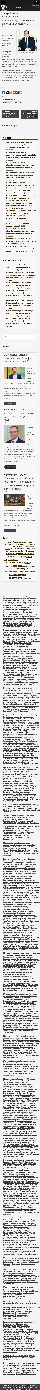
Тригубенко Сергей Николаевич (15, 1242)
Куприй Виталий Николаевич (15, 946)
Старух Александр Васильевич (25, 1202)
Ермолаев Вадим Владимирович (25, 808)
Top (35, 1385)
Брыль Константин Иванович (15, 679)
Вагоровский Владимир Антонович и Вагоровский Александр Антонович (18, 689)
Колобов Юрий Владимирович (15, 897)
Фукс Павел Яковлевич (26, 1280)
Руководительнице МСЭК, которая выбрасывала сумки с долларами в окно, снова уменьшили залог (20, 175)
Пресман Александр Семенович (20, 1118)
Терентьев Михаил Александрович (18, 1224)
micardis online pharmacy (16, 290)
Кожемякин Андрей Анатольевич (16, 892)
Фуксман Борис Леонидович (14, 1282)
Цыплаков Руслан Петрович (26, 1304)
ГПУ (7, 548)
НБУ (10, 556)
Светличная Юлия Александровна (16, 1168)
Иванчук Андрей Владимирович (16, 843)
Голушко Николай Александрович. (18, 744)
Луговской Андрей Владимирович (15, 980)
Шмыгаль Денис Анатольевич (23, 1343)
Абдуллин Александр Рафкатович (18, 598)
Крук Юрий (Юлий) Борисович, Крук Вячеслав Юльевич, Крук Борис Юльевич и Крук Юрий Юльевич (20, 927)
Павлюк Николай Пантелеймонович (15, 1083)
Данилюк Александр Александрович (21, 768)
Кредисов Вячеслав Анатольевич (16, 922)
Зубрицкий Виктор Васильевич (17, 838)
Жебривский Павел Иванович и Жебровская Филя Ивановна (19, 817)
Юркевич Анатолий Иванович (15, 1356)
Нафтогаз (16, 557)
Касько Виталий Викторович (19, 865)
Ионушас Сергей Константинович (20, 852)
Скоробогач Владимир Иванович (16, 1186)
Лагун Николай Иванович (27, 959)
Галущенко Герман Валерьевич (15, 722)
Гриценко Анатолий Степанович (16, 758)
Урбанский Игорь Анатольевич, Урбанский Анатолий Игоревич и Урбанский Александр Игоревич (21, 1262)
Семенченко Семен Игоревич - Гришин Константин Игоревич (19, 1176)
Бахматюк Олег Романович (14, 641)
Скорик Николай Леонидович (26, 1184)
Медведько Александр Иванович (16, 1011)
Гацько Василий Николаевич (27, 724)
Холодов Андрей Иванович (23, 1293)
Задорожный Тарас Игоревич (14, 827)
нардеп (28, 574)
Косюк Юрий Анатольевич (24, 915)
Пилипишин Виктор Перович (24, 1103)
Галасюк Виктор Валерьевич (20, 720)
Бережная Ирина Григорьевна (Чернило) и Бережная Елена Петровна (20, 656)
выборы (8, 571)
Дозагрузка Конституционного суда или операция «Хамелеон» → (30, 114)
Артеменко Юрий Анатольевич (15, 620)
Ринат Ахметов (17, 562)
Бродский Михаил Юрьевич (23, 677)
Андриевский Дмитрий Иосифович (17, 613)
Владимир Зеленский (25, 546)
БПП (13, 544)
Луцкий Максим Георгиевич (25, 986)
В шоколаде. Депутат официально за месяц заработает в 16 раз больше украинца (20, 267)
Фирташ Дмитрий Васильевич (18, 1274)
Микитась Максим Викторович (16, 1022)
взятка (30, 569)
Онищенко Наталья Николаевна (26, 1068)
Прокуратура (31, 560)
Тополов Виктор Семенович (24, 1237)
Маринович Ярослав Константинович (16, 1000)
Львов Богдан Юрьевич (12, 988)
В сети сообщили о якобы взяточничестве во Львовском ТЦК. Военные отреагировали (20, 185)
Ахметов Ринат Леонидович (26, 626)
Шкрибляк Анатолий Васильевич (18, 1340)
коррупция (17, 574)
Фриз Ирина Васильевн (12, 1278)
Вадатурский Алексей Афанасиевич (17, 692)
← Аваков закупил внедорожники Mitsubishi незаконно (10, 113)
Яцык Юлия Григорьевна (26, 1374)
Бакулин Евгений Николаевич (15, 634)
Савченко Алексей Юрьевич (14, 1160)
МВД (25, 554)
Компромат (17, 553)
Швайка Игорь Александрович (15, 1325)
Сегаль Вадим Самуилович (14, 1174)
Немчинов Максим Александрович (17, 1045)
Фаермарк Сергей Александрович (21, 1270)
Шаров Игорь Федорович (13, 1322)
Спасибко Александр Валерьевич (16, 1198)
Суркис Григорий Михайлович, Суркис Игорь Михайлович (19, 1210)
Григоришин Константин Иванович (18, 754)
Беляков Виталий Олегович (14, 653)
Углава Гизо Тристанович (13, 1258)
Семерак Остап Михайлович (22, 1179)
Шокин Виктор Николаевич (14, 1345)
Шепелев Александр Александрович (17, 1333)
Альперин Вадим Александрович (16, 607)
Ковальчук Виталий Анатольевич (25, 890)
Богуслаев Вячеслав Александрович (16, 668)
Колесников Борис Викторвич (25, 896)
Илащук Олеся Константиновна (16, 848)
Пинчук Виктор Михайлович (19, 1106)
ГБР (34, 546)
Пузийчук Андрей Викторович (15, 1131)
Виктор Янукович (27, 544)
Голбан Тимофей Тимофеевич (25, 741)
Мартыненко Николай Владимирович (18, 1003)
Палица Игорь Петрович (26, 1086)
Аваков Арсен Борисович (26, 600)
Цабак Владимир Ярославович (15, 1302)
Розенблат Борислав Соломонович (16, 1149)
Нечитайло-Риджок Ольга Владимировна (20, 1050)
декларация (18, 571)
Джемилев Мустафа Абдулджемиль (17, 782)
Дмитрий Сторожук (10, 99)
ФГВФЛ (9, 569)
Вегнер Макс (8, 697)
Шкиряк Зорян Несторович (14, 1340)
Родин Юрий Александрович (24, 1147)
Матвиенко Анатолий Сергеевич (16, 1004)
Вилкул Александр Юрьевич (14, 701)
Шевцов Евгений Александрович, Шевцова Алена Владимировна (16, 1327)
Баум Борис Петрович (29, 639)
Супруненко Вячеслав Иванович (16, 1209)
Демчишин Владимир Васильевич (17, 773)
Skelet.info (21, 1387)
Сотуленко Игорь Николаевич (26, 1197)
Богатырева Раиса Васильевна (26, 662)
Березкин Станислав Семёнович (18, 659)
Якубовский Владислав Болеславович (18, 1363)
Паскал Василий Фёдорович (18, 1094)
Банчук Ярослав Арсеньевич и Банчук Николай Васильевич (18, 638)
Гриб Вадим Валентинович (28, 751)
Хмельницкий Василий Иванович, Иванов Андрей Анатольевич (20, 1290)
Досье (32, 548)
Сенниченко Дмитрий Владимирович (19, 1182)
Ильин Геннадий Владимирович (16, 852)
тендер (30, 578)
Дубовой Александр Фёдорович (20, 796)
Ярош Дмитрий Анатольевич (20, 1371)
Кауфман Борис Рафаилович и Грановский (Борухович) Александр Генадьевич (19, 868)
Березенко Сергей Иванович (14, 658)
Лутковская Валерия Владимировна (17, 983)
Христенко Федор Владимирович (16, 1298)
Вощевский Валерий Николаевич (16, 711)
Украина (17, 565)
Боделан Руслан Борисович (27, 669)
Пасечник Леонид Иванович (23, 1091)
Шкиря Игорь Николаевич (25, 1338)
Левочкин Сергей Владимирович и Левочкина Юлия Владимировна (21, 963)
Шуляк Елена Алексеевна (21, 1350)
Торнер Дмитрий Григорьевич (15, 1239)
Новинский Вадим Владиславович (17, 1055)
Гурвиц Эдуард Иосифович (27, 764)
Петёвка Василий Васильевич (27, 1098)
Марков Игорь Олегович (27, 1001)
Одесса (23, 557)
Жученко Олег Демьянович (28, 823)
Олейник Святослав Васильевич (16, 1061)
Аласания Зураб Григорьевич (15, 606)
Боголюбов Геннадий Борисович (20, 664)
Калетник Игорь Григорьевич (15, 859)
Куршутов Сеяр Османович (27, 948)
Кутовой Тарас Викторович (14, 949)
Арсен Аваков (19, 542)
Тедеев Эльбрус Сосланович (14, 1223)
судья (25, 578)
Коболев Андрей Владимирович (16, 887)
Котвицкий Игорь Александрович (17, 916)
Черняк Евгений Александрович (15, 1316)
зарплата (28, 571)
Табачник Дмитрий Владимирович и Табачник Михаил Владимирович (18, 1219)
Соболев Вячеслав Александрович (16, 1193)
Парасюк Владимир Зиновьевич (16, 1088)
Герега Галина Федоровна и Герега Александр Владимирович (19, 730)
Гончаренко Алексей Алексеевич (26, 746)
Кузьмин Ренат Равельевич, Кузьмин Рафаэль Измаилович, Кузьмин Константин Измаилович (21, 937)
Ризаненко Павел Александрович (24, 1146)
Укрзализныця (29, 566)
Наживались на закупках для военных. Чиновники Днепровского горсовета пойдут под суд (20, 192)
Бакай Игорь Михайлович (26, 632)
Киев (8, 554)
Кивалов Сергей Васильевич (25, 871)
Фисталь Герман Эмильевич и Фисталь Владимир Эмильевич (21, 1276)
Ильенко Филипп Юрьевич (28, 850)
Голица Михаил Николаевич (14, 743)
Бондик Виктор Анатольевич (26, 674)
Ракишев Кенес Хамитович (27, 1141)
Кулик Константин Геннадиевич (16, 941)
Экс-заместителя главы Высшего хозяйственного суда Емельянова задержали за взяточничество (19, 144)
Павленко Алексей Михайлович (19, 1080)
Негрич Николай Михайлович (27, 1043)
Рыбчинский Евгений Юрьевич (26, 1154)
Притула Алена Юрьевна (26, 1123)
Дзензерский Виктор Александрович (18, 783)
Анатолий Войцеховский (16, 97)
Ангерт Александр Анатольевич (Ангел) (18, 610)
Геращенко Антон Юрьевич (14, 729)
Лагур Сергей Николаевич (13, 960)
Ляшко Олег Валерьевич (23, 990)
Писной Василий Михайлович (27, 1110)
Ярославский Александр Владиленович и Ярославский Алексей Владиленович (19, 1369)
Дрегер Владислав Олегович (25, 794)
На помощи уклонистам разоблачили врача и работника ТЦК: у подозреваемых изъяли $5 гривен (21, 154)
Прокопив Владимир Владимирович (18, 1129)
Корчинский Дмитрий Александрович (16, 910)
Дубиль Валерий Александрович (16, 796)
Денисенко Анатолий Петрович (16, 775)
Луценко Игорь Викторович (14, 985)
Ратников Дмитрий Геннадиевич (16, 1142)
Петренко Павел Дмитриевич (15, 1100)
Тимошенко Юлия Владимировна (15, 1228)
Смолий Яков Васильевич (26, 1191)
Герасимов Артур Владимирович (26, 727)
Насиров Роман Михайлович (14, 1041)
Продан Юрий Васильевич (23, 1128)
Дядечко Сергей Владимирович (15, 801)
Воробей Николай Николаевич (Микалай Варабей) (19, 708)
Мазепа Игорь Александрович (15, 994)
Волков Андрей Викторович (27, 706)
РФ (7, 563)
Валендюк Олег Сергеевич (13, 694)
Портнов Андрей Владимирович (16, 1117)
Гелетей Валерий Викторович (14, 725)
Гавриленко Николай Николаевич (17, 715)
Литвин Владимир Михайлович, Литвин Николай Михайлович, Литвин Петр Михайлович (21, 971)
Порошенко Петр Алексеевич (25, 1116)
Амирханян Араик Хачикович (15, 609)
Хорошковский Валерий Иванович (17, 1296)
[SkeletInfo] (20, 8)
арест (15, 569)
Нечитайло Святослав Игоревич (25, 1048)
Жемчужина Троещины (12, 102)
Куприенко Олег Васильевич (26, 944)
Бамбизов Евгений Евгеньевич (24, 636)
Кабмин (31, 551)
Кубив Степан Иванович (23, 932)
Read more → (10, 404)
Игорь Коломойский (16, 551)
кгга (33, 571)
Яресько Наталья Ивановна (25, 1367)
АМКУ (9, 542)
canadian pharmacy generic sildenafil (20, 272)
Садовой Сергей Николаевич (23, 1162)
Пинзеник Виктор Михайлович (16, 1105)
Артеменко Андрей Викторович (26, 618)
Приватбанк (22, 560)
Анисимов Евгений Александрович (17, 614)
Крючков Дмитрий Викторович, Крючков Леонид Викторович (20, 930)
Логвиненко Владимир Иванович (17, 975)
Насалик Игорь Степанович (28, 1040)
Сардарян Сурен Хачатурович (15, 1164)
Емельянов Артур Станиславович (17, 805)
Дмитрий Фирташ (21, 549)
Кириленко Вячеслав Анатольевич (17, 873)
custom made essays (13, 311)
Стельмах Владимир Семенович (16, 1204)
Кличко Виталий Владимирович (21, 883)
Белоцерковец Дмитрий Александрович (19, 651)
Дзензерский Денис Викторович (16, 785)
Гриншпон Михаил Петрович (26, 757)
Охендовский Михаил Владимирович (17, 1074)
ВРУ (17, 544)
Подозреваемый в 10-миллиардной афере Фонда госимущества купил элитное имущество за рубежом (20, 165)
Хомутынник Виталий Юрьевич (16, 1294)
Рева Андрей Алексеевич (18, 1143)
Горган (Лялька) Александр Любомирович (20, 748)
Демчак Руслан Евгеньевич (23, 771)
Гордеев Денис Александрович (15, 750)
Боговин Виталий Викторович (15, 663)
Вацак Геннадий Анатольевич (25, 695)
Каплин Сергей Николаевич (24, 863)
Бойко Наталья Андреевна (13, 670)
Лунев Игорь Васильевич (26, 981)
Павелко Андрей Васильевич (15, 1079)
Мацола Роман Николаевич (22, 1008)
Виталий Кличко (11, 546)
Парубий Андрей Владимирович (20, 1089)
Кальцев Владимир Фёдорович (19, 860)
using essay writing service (16, 318)
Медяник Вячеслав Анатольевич (20, 1012)
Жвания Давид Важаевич (13, 816)
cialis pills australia (13, 265)
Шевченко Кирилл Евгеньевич (26, 1331)
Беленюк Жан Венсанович (26, 650)
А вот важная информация (14, 597)
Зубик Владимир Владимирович (15, 836)
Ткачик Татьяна (20, 1232)
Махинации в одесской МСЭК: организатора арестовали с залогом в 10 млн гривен (21, 241)
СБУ (27, 562)
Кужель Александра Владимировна (17, 934)
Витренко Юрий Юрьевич (13, 704)
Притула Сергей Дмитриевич (15, 1124)
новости (12, 577)
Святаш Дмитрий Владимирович (16, 1171)
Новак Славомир (25, 1054)
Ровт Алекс (7, 1147)
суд (20, 577)
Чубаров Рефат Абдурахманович (15, 1317)
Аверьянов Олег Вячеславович (15, 602)
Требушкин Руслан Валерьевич (23, 1241)
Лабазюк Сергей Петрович (13, 953)
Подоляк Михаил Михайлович (19, 1113)
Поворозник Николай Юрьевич (15, 1112)
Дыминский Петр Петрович (28, 799)
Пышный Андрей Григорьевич (24, 1135)
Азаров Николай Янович (21, 604)
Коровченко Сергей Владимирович (15, 907)
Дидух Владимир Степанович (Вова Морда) (19, 786)
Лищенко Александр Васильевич (18, 973)
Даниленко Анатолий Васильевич (17, 768)
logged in (14, 130)
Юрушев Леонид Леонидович (19, 1357)
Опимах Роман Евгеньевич (14, 1070)
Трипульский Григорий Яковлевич (17, 1244)
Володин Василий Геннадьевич (15, 708)
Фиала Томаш (27, 1271)
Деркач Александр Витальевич (26, 780)
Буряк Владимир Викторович (26, 683)
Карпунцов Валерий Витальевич (16, 864)
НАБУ (31, 553)
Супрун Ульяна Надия (24, 1207)
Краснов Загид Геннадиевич (24, 920)
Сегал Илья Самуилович (26, 1172)
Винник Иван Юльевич (29, 702)
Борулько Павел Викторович (14, 676)
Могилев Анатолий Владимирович (19, 1023)
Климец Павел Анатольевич (21, 882)
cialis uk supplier (12, 283)
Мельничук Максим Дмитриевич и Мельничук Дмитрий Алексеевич (21, 1017)
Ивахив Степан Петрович (25, 846)
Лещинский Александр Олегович (18, 966)
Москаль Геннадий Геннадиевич (16, 1027)
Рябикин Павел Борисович (13, 1156)
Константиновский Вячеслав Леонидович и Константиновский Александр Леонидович (21, 902)
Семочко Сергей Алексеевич (14, 1181)
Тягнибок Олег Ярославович (27, 1255)
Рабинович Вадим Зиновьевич (15, 1139)
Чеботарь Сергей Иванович (14, 1308)
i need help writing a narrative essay (19, 300)
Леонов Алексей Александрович (19, 965)
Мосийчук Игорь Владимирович (25, 1025)
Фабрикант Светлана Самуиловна (17, 1269)
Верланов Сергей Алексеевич (26, 699)
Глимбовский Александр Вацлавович (17, 737)
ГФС (12, 549)
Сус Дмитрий (20, 1212)
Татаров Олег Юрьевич (28, 1222)
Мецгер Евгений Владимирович (22, 1020)
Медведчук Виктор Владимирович (17, 1010)
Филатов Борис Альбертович (14, 1273)
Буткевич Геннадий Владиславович (17, 684)
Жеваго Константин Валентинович (15, 820)
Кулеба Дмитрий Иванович (25, 939)
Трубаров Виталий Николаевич (26, 1248)
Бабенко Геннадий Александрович (17, 630)
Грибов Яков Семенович (12, 753)
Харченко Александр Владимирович (18, 1287)
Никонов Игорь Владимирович (15, 1052)
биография (22, 568)
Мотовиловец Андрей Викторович (17, 1029)
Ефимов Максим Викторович (14, 810)
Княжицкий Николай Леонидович (26, 885)
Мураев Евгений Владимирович (20, 1030)
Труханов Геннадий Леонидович (16, 1249)
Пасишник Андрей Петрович (14, 1093)
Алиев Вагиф (32, 606)
